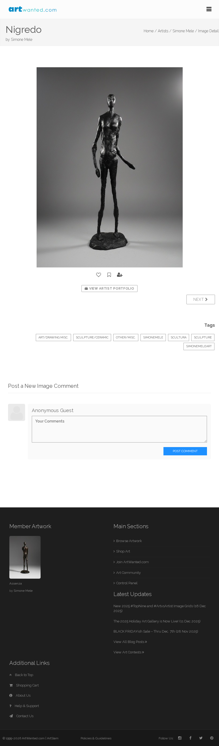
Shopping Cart (27, 685)
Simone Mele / (185, 31)
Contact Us (24, 716)
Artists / (164, 31)
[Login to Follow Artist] (120, 275)
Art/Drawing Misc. (53, 337)
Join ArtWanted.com (132, 562)
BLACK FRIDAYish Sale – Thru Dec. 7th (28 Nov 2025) (156, 631)
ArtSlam (52, 738)
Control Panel (127, 583)
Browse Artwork (129, 541)
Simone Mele (21, 39)
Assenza (15, 583)
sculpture (203, 337)
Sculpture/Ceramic (92, 337)
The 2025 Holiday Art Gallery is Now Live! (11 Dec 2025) (157, 621)
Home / (150, 31)
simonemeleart (199, 346)
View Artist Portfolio (111, 288)
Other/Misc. (126, 337)
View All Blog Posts (129, 642)
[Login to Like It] (98, 275)
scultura (178, 337)
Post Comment (185, 451)
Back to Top (23, 675)
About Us (22, 695)
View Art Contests (128, 652)
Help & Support (26, 706)
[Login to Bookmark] (109, 275)
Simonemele (153, 337)
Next (199, 299)
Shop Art (123, 551)
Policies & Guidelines (96, 738)
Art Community (128, 573)
